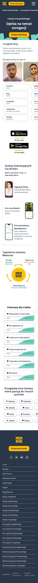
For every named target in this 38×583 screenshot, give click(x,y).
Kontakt (5, 469)
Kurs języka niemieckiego (12, 538)
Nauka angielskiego (10, 501)
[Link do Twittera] (16, 457)
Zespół (5, 487)
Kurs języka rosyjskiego (11, 542)
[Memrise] (4, 3)
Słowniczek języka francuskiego (14, 552)
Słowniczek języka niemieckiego (14, 561)
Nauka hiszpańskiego (10, 10)
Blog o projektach (9, 497)
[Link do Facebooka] (11, 457)
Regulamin (6, 574)
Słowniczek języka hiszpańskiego (14, 556)
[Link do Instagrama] (27, 457)
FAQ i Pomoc (7, 474)
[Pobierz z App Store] (19, 133)
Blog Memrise (7, 492)
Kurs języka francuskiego (12, 529)
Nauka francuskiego (10, 506)
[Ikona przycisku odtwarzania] (13, 72)
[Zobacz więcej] (33, 3)
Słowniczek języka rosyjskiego (13, 565)
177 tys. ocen (19, 140)
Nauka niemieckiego (10, 515)
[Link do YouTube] (21, 457)
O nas (4, 464)
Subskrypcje (7, 483)
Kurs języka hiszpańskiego (12, 533)
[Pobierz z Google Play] (19, 146)
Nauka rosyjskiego (9, 520)
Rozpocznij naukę (16, 3)
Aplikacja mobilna (9, 478)
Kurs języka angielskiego (11, 524)
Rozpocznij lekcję (19, 34)
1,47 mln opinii (19, 152)
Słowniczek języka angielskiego (14, 547)
